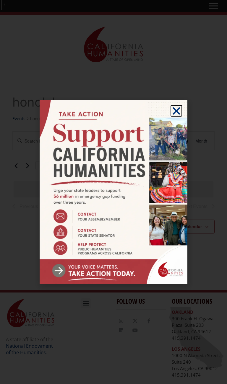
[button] (176, 111)
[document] (113, 192)
